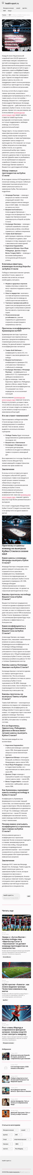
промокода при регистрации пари (13, 113)
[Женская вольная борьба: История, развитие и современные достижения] (5, 1056)
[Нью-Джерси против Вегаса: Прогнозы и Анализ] (5, 1090)
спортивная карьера (21, 1139)
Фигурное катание (8, 8)
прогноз (7, 1148)
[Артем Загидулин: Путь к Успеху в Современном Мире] (5, 1102)
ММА (18, 1144)
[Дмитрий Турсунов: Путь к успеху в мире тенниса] (5, 1113)
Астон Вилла (6, 957)
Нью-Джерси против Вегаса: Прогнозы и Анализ (21, 1090)
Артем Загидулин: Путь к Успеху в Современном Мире (20, 1102)
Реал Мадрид (20, 1148)
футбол (25, 8)
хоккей (18, 8)
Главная (4, 15)
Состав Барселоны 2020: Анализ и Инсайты (20, 1067)
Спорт (10, 10)
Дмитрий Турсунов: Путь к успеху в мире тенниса (20, 1113)
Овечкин (7, 1144)
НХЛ (4, 10)
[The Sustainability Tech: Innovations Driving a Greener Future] (16, 923)
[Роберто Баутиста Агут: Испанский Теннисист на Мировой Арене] (5, 1079)
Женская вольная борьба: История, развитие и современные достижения (20, 1056)
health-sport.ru (25, 1172)
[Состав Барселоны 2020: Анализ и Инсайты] (5, 1067)
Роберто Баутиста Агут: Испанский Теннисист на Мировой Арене (20, 1079)
